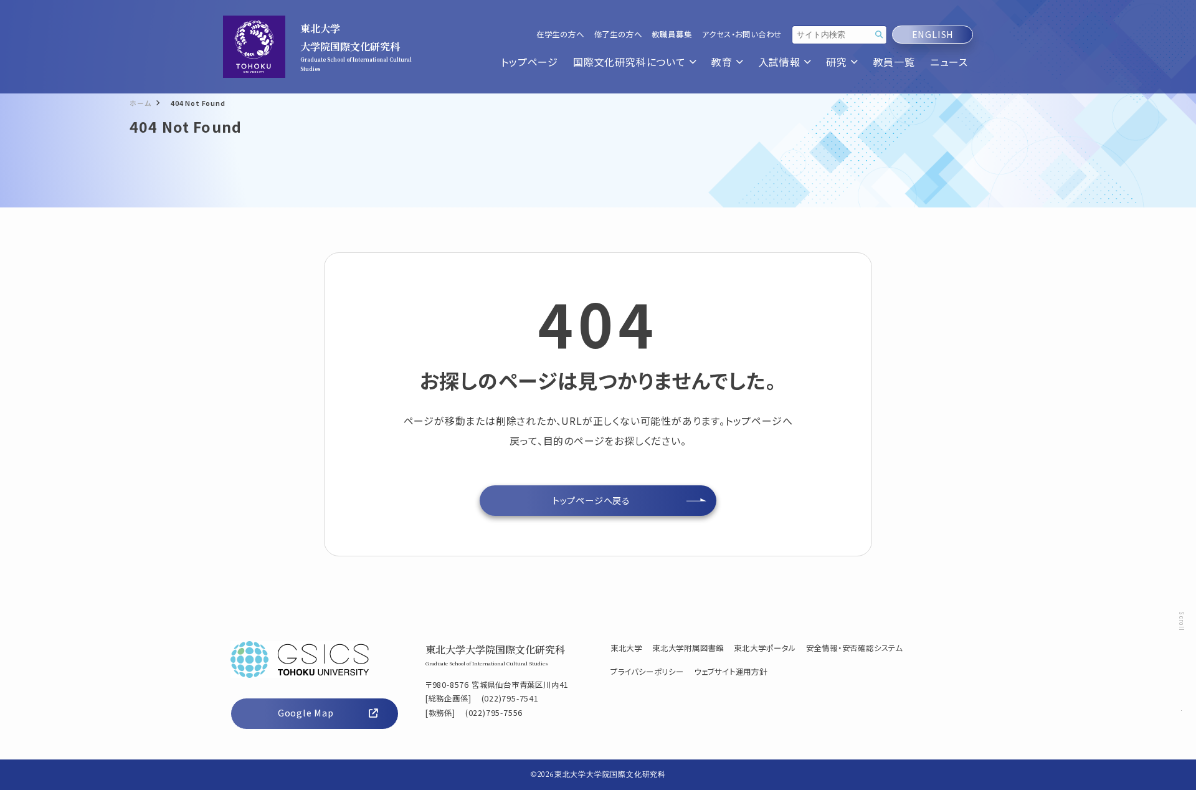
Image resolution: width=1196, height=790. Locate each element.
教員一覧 (894, 62)
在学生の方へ (560, 34)
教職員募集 (671, 34)
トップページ (529, 62)
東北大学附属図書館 (688, 648)
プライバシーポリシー (647, 671)
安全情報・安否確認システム (854, 648)
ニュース (949, 62)
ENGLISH (933, 34)
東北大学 (626, 648)
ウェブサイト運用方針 (730, 671)
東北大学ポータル (764, 648)
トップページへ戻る (591, 500)
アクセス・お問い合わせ (741, 34)
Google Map (306, 713)
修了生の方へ (618, 34)
